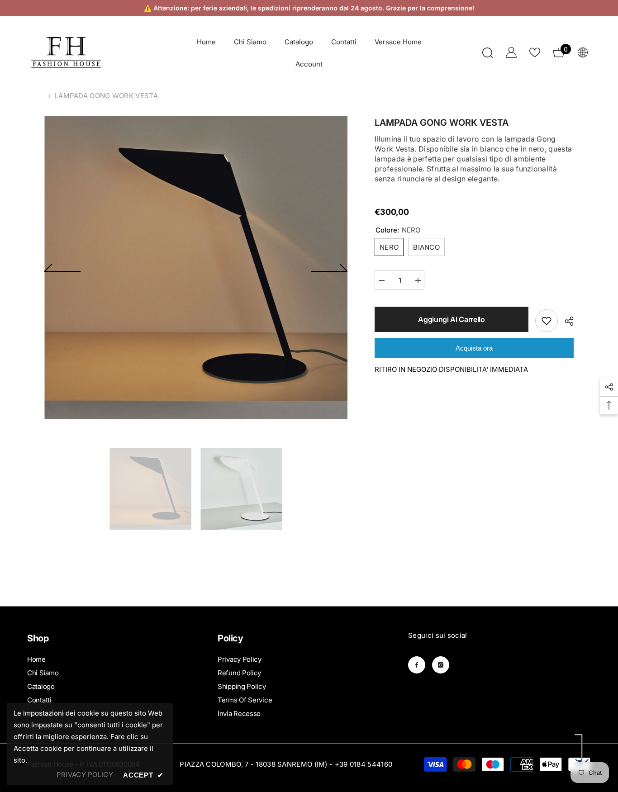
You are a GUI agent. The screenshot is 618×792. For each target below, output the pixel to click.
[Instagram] (440, 664)
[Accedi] (511, 52)
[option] (196, 267)
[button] (62, 267)
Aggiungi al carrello (451, 319)
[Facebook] (416, 664)
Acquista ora (474, 348)
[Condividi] (566, 321)
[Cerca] (487, 52)
